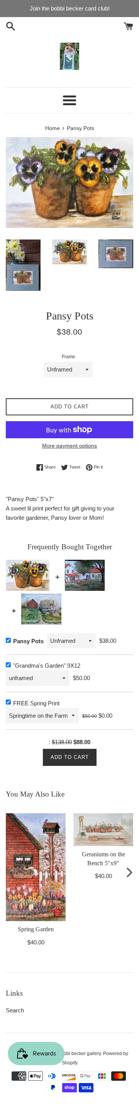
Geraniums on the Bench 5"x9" (103, 858)
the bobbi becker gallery (76, 1053)
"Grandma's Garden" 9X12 (46, 665)
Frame (68, 356)
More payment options (69, 446)
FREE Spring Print (36, 703)
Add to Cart (70, 757)
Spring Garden (36, 929)
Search (15, 1010)
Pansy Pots (28, 641)
